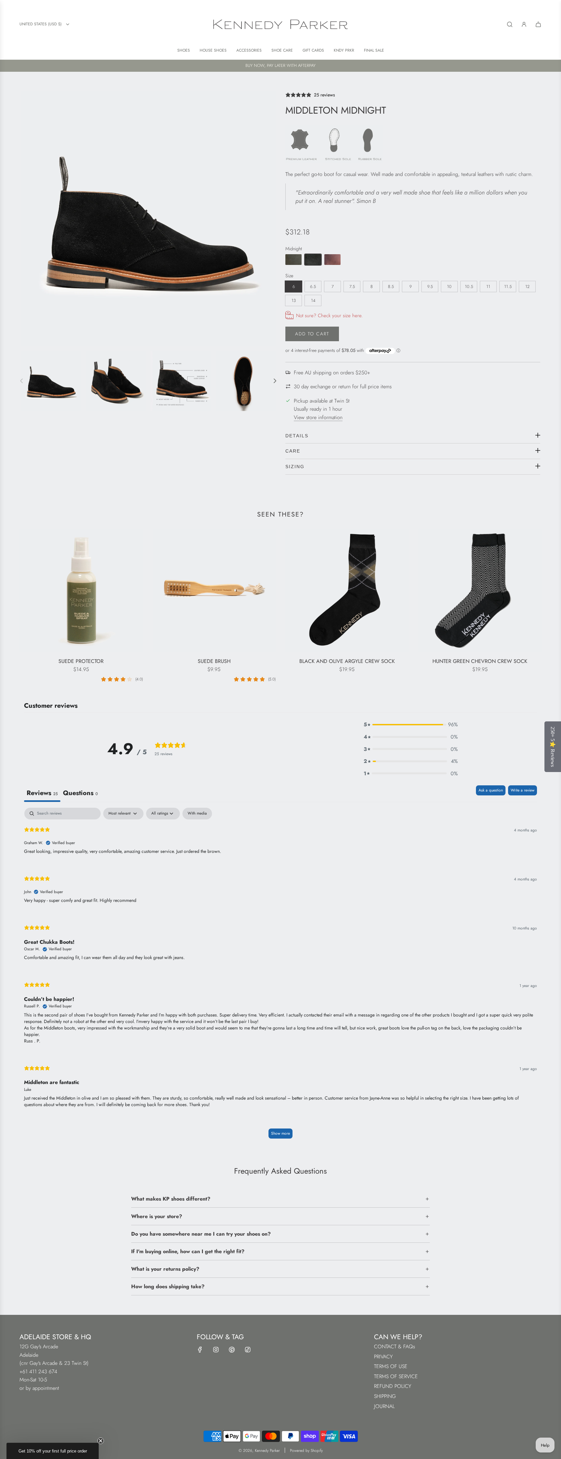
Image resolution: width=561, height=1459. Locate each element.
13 (294, 300)
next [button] (275, 381)
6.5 (313, 286)
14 (313, 300)
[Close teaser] (100, 1441)
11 (488, 286)
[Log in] (524, 24)
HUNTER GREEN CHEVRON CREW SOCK (479, 661)
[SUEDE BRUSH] (214, 590)
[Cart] (538, 24)
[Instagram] (216, 1349)
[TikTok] (248, 1349)
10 (449, 286)
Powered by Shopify (306, 1450)
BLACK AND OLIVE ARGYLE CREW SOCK (347, 661)
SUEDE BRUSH (214, 661)
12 (527, 286)
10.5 (469, 286)
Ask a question (491, 790)
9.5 (430, 286)
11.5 (508, 286)
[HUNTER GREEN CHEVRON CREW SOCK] (480, 590)
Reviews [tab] (42, 793)
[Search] (510, 24)
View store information (318, 417)
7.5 (352, 286)
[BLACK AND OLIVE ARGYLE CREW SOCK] (347, 590)
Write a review (522, 790)
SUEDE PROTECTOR (81, 661)
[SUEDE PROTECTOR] (81, 590)
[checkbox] (197, 813)
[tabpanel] (280, 976)
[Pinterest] (232, 1349)
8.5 (391, 286)
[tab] (80, 793)
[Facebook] (200, 1349)
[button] (411, 724)
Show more (280, 1133)
